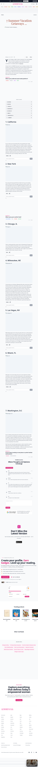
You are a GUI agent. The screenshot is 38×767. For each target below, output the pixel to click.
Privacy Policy (27, 745)
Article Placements (28, 743)
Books (21, 717)
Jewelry (30, 725)
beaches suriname (29, 647)
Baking (30, 715)
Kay (7, 57)
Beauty (2, 6)
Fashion (2, 721)
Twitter (15, 80)
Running (21, 731)
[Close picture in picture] (27, 760)
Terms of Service (4, 747)
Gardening (12, 723)
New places (7, 455)
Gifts (20, 723)
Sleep (11, 733)
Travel (11, 735)
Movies (23, 6)
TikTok (18, 80)
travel (2, 14)
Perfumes (12, 731)
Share (31, 57)
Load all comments (9, 467)
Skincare (2, 733)
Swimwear (31, 733)
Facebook (7, 80)
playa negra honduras (29, 649)
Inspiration (12, 725)
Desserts (11, 719)
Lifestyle (2, 727)
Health (2, 725)
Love (11, 727)
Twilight (12, 6)
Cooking (26, 6)
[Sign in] (36, 4)
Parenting (2, 731)
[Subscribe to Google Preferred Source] (11, 512)
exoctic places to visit (18, 649)
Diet (20, 719)
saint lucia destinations (19, 647)
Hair (29, 723)
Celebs (30, 717)
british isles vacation (8, 649)
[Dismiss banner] (31, 511)
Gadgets (2, 723)
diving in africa (5, 645)
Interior (15, 6)
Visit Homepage (19, 700)
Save (27, 57)
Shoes (30, 731)
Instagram (11, 80)
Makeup (21, 727)
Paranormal (31, 729)
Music (11, 729)
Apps (11, 715)
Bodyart (11, 717)
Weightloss (19, 6)
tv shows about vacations (15, 645)
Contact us (3, 743)
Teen (2, 735)
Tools (11, 737)
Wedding (30, 735)
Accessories (30, 6)
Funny (30, 721)
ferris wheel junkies (9, 647)
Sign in (20, 579)
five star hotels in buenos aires (29, 645)
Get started (27, 596)
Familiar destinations (13, 455)
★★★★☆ (35, 14)
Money (30, 727)
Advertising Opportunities (5, 745)
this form (21, 63)
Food (20, 721)
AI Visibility (15, 743)
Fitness (34, 6)
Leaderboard (10, 596)
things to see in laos (19, 651)
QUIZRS (31, 81)
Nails (20, 729)
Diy (29, 719)
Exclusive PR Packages (17, 745)
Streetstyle (5, 6)
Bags (9, 6)
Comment (8, 507)
